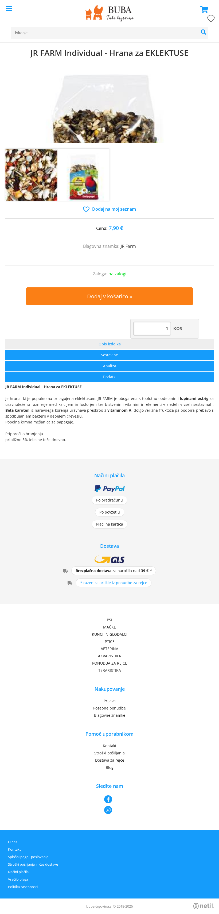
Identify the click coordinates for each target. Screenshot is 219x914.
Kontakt (109, 745)
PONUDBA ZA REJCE (109, 663)
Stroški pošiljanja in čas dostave (33, 864)
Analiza (109, 365)
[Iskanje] (203, 33)
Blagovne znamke (109, 715)
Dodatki (109, 376)
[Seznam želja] (205, 20)
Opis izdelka (110, 343)
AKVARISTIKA (109, 655)
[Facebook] (109, 799)
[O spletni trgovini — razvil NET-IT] (203, 906)
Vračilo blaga (18, 879)
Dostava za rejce (109, 760)
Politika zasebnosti (23, 886)
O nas (12, 841)
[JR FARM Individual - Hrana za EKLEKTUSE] (109, 108)
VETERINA (109, 648)
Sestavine (109, 354)
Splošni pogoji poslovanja (28, 856)
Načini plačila (18, 871)
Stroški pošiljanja (109, 752)
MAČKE (109, 627)
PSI (109, 619)
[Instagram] (109, 810)
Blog (110, 767)
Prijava (110, 700)
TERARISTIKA (109, 670)
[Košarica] (202, 9)
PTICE (110, 641)
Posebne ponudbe (109, 708)
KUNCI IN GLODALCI (109, 634)
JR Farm (128, 246)
